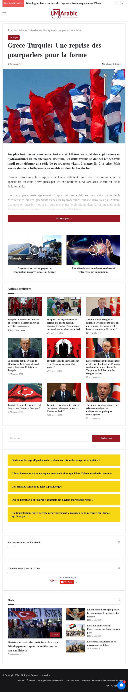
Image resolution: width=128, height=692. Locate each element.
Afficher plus (63, 218)
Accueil (13, 30)
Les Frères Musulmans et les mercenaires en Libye (101, 643)
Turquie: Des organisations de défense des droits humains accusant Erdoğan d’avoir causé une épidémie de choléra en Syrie (64, 324)
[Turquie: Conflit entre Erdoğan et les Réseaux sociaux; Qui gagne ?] (64, 348)
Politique (23, 30)
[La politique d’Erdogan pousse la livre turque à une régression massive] (75, 614)
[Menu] (4, 15)
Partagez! (86, 680)
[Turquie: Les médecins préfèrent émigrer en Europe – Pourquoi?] (25, 392)
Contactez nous (72, 680)
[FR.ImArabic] (64, 14)
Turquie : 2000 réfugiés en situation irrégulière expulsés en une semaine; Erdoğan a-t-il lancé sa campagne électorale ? (102, 324)
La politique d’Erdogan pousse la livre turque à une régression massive (103, 613)
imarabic (46, 675)
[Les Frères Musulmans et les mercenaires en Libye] (75, 646)
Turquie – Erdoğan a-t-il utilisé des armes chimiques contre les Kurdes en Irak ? (63, 408)
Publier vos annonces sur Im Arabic (108, 680)
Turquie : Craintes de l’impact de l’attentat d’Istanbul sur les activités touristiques (23, 322)
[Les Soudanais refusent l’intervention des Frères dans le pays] (75, 630)
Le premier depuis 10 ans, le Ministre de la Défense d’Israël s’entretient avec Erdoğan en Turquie (23, 366)
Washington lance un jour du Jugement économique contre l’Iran (63, 3)
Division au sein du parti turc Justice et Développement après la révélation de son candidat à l (34, 646)
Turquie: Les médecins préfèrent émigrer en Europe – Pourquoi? (24, 406)
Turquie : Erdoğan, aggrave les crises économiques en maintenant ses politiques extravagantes (102, 410)
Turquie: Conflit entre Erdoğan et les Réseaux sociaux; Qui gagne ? (63, 364)
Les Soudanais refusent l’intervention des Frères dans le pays (103, 629)
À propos (31, 680)
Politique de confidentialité (50, 680)
